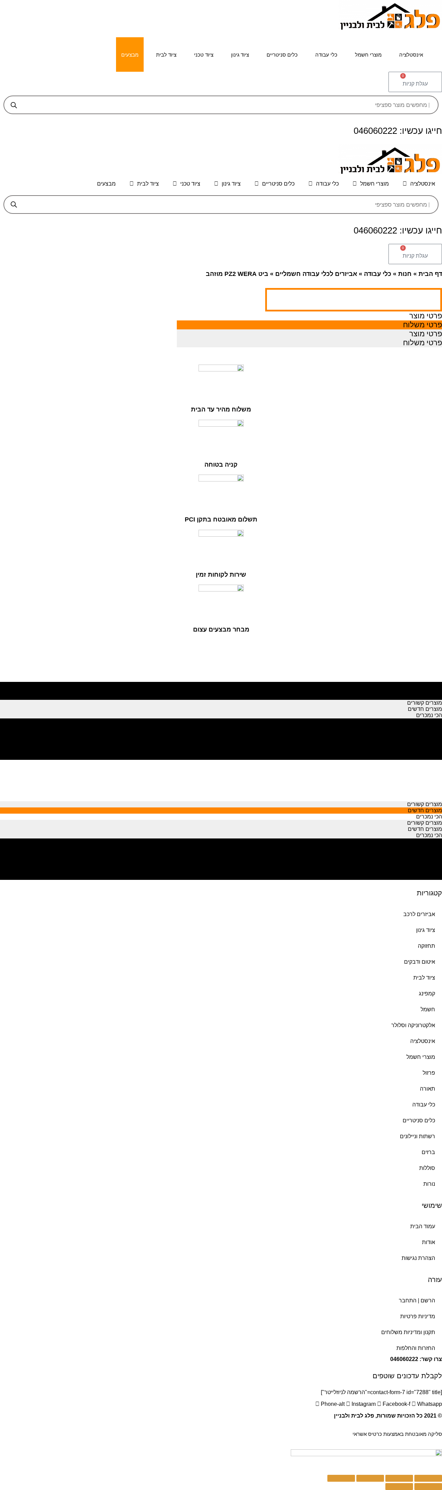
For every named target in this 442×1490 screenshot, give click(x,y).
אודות (428, 1242)
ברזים (428, 1152)
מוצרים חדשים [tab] (425, 690)
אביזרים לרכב (419, 914)
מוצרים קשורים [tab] (424, 684)
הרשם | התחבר (417, 1300)
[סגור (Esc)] (428, 1478)
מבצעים (129, 55)
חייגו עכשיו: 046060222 (398, 131)
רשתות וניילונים (417, 1136)
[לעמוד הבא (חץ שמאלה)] (399, 1486)
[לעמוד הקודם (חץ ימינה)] (428, 1486)
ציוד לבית (166, 55)
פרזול (429, 1073)
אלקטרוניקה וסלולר (413, 1025)
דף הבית (430, 273)
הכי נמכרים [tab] (429, 696)
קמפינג (427, 993)
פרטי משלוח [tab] (422, 324)
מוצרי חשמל (368, 55)
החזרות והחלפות (415, 1348)
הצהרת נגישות (418, 1258)
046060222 (404, 1359)
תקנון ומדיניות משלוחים (408, 1332)
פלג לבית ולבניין (354, 1416)
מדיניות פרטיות (417, 1316)
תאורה (427, 1089)
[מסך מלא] (370, 1478)
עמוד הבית (422, 1226)
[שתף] (399, 1478)
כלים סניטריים (282, 55)
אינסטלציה (411, 55)
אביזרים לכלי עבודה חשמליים (316, 273)
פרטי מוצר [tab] (425, 315)
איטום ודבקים (419, 962)
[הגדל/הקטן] (341, 1478)
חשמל (428, 1009)
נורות (429, 1184)
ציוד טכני (203, 55)
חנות (405, 273)
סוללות (427, 1168)
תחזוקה (426, 946)
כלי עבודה (326, 55)
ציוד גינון (240, 55)
